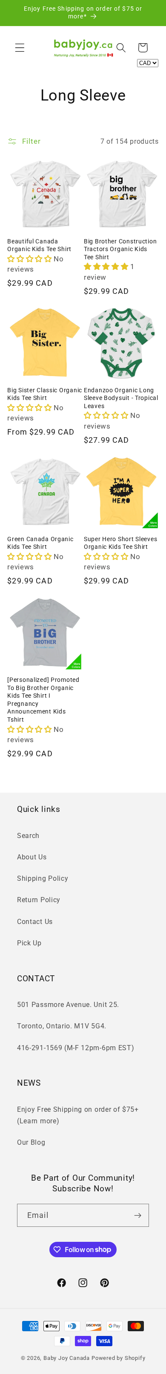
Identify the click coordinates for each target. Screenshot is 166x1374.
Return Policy (38, 900)
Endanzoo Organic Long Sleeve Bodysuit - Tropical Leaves (121, 398)
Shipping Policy (42, 878)
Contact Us (35, 922)
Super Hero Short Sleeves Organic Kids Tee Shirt (120, 543)
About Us (32, 857)
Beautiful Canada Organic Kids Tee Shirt (39, 245)
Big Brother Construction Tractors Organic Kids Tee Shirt (120, 249)
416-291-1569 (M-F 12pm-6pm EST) (75, 1048)
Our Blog (31, 1142)
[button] (20, 48)
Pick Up (29, 943)
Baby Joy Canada (66, 1358)
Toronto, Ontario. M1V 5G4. (61, 1026)
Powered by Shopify (119, 1358)
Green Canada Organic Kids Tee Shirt (40, 543)
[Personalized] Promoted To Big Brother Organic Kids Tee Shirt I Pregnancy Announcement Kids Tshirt (43, 699)
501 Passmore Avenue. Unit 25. (68, 1005)
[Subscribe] (138, 1215)
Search (28, 836)
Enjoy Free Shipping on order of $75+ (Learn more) (78, 1115)
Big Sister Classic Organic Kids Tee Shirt (44, 394)
